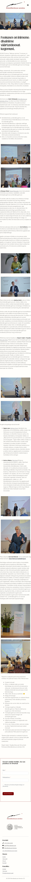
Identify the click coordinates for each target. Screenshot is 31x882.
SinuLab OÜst (4, 340)
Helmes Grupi (14, 428)
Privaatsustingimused (7, 873)
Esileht (4, 857)
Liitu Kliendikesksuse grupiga (9, 850)
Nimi (4, 770)
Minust (4, 861)
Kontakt (4, 863)
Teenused (4, 859)
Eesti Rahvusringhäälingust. (17, 558)
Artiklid (4, 869)
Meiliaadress (7, 777)
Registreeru (8, 793)
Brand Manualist (14, 191)
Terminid (4, 871)
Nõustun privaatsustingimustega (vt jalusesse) (13, 785)
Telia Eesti (15, 460)
